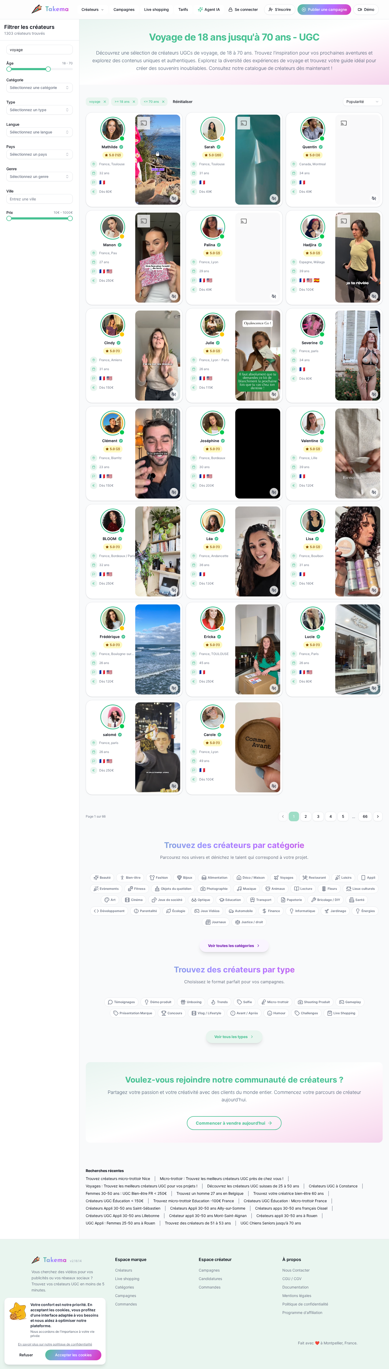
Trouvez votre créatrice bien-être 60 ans (288, 1193)
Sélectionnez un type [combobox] (28, 109)
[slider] (9, 69)
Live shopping (156, 9)
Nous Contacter (296, 1270)
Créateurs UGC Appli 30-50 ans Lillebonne (122, 1215)
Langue (12, 124)
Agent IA (212, 9)
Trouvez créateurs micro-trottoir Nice (118, 1178)
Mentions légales (296, 1295)
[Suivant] (378, 816)
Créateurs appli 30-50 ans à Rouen (286, 1215)
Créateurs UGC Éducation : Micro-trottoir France (285, 1201)
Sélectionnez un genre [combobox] (29, 176)
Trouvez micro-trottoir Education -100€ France (193, 1201)
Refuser (26, 1355)
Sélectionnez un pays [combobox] (28, 154)
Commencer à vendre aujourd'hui (230, 1123)
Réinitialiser (182, 101)
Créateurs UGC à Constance (333, 1186)
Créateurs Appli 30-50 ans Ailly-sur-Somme (207, 1208)
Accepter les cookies (73, 1355)
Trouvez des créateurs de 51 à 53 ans (198, 1223)
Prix (9, 212)
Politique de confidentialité (305, 1304)
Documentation (295, 1287)
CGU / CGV (291, 1278)
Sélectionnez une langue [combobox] (31, 132)
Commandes (126, 1304)
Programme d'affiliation (302, 1312)
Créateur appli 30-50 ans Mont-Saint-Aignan (208, 1215)
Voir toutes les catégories (231, 945)
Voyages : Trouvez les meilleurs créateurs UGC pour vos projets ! (141, 1186)
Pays (10, 146)
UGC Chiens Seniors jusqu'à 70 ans (271, 1223)
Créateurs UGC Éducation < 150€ (114, 1201)
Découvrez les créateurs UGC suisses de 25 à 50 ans (253, 1186)
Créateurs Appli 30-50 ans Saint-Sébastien (123, 1208)
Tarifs (183, 9)
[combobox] (363, 101)
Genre (11, 169)
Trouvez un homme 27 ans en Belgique (210, 1193)
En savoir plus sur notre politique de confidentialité (55, 1344)
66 (365, 816)
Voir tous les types (231, 1036)
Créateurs (90, 9)
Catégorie (14, 80)
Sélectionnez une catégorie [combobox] (33, 87)
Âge (9, 63)
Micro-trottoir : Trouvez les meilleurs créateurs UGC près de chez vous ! (221, 1178)
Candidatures (210, 1278)
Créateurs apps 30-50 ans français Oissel (291, 1208)
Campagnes (124, 9)
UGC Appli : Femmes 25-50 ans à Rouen (120, 1223)
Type (10, 102)
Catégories (124, 1287)
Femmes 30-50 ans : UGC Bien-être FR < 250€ (126, 1193)
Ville (9, 191)
